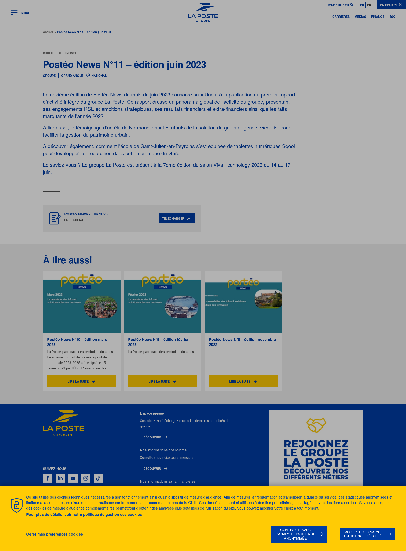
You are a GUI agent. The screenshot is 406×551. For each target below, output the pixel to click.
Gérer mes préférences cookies (54, 534)
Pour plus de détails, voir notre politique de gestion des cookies (84, 514)
